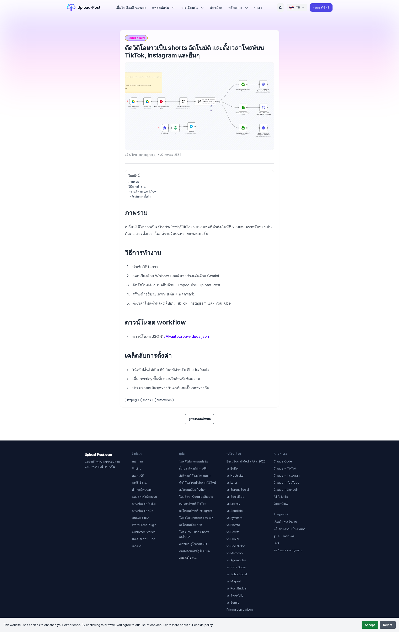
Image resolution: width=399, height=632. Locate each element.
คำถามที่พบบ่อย (141, 489)
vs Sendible (235, 510)
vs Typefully (235, 595)
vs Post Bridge (236, 588)
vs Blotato (233, 525)
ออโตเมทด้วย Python (192, 489)
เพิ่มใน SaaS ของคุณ (131, 7)
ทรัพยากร (235, 7)
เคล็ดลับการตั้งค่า (139, 196)
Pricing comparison (240, 609)
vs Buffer (233, 468)
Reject (387, 625)
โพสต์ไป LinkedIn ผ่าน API (196, 518)
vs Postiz (233, 532)
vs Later (232, 482)
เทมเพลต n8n (140, 518)
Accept (370, 625)
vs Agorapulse (236, 560)
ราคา (258, 7)
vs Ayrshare (235, 518)
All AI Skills (281, 496)
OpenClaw (281, 503)
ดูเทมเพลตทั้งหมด (199, 419)
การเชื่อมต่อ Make (144, 503)
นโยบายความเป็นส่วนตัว (289, 529)
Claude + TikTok (285, 468)
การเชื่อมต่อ (190, 7)
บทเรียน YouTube (143, 539)
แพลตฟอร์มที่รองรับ (144, 496)
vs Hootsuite (235, 475)
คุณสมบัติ (138, 475)
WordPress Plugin (144, 525)
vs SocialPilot (236, 546)
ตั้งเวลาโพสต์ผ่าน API (193, 468)
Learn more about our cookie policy (188, 625)
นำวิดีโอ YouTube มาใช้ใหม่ (197, 482)
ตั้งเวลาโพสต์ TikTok (192, 503)
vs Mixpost (234, 581)
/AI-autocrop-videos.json (186, 336)
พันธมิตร (216, 7)
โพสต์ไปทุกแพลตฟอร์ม (193, 461)
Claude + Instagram (287, 475)
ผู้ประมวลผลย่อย (284, 536)
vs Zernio (233, 602)
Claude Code (283, 461)
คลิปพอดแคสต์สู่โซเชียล (194, 551)
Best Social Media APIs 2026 (246, 461)
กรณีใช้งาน (139, 482)
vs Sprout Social (238, 489)
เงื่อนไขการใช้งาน (285, 522)
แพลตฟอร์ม (161, 7)
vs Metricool (235, 553)
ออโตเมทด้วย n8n (190, 525)
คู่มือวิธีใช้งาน (188, 558)
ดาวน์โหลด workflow (142, 191)
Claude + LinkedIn (286, 489)
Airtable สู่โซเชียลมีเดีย (194, 544)
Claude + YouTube (286, 482)
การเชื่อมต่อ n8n (142, 510)
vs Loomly (233, 503)
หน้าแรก (137, 461)
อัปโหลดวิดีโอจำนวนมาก (195, 475)
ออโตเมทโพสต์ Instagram (195, 510)
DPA (276, 543)
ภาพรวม (133, 181)
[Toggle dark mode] (280, 7)
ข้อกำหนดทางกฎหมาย (288, 550)
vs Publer (233, 539)
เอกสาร (137, 546)
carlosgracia (147, 154)
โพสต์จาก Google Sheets (196, 496)
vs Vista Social (236, 567)
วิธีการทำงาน (137, 186)
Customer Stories (143, 532)
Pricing (136, 468)
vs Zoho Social (237, 574)
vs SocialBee (235, 496)
